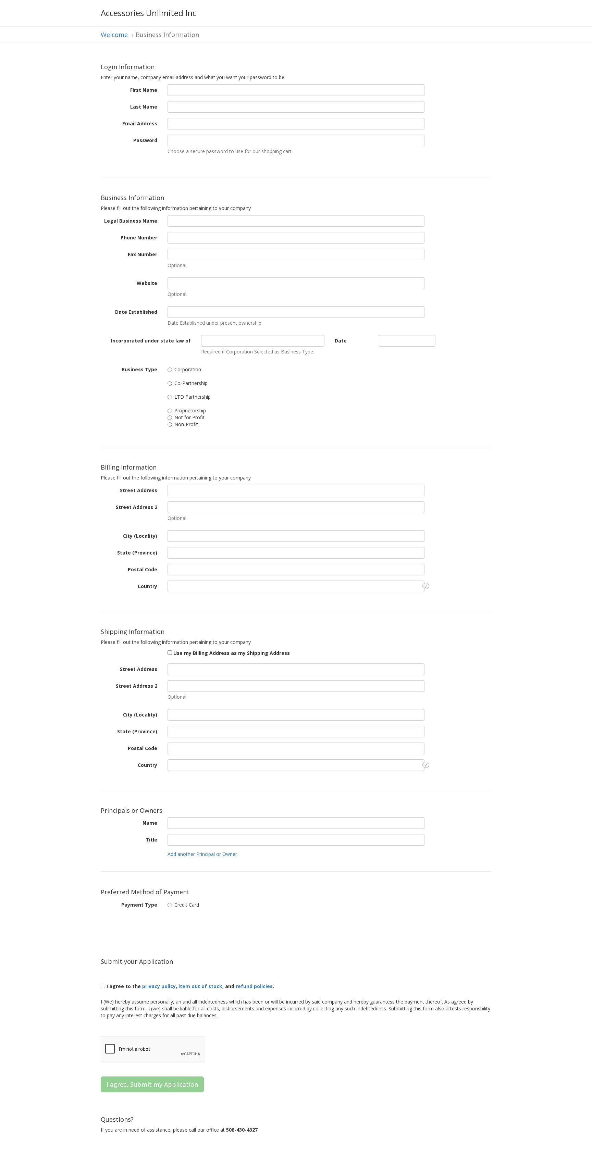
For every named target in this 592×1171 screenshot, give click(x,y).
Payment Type (139, 904)
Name (150, 823)
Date (341, 340)
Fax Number (142, 254)
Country (147, 586)
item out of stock (200, 986)
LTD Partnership (192, 397)
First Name (143, 90)
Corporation (187, 369)
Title (151, 839)
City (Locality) (140, 536)
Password (145, 140)
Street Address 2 (136, 507)
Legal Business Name (130, 220)
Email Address (139, 123)
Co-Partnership (191, 383)
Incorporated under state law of (151, 340)
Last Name (143, 106)
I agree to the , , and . (189, 986)
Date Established (136, 312)
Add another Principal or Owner (202, 854)
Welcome (114, 34)
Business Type (139, 369)
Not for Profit (189, 417)
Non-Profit (186, 424)
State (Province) (137, 552)
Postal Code (142, 569)
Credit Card (186, 904)
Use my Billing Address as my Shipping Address (231, 653)
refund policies (254, 986)
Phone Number (139, 237)
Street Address (138, 490)
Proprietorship (190, 410)
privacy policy (159, 986)
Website (147, 283)
